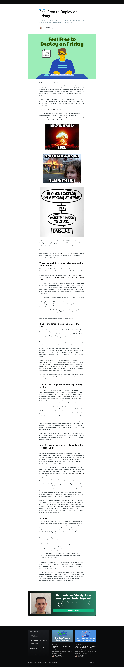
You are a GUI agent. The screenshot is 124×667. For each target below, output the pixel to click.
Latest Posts (89, 662)
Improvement (42, 9)
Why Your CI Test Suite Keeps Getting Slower (37, 647)
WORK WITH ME (39, 2)
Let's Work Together (73, 610)
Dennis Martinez (46, 27)
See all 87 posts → (34, 654)
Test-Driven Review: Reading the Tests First (38, 634)
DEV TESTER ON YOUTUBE (49, 2)
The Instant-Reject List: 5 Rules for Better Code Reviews (38, 641)
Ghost (94, 662)
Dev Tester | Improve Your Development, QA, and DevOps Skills (41, 662)
